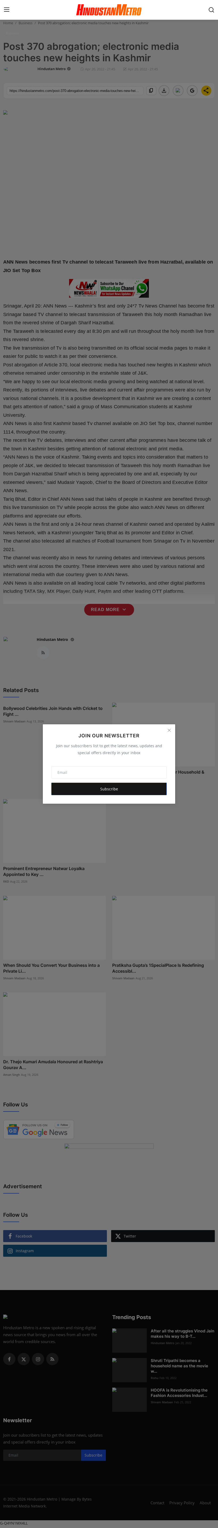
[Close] (169, 730)
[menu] (6, 10)
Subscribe (109, 788)
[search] (211, 10)
